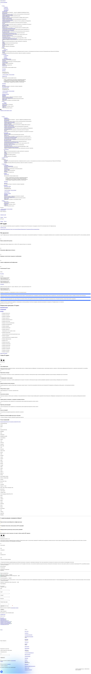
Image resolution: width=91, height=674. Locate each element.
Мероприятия (4, 105)
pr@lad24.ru (4, 95)
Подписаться (3, 657)
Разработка (6, 7)
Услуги (3, 116)
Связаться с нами (3, 214)
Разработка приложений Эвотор (9, 127)
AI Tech (19, 421)
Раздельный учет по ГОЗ (8, 145)
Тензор (3, 42)
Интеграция (6, 8)
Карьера (5, 56)
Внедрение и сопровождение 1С (7, 35)
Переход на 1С (4, 26)
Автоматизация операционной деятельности (9, 38)
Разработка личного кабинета (7, 18)
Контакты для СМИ (5, 94)
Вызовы (19, 229)
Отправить (2, 609)
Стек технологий (15, 229)
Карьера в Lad (4, 65)
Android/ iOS (16, 421)
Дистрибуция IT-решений (29, 636)
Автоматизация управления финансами (8, 28)
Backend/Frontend (4, 307)
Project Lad (4, 50)
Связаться (3, 110)
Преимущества (23, 229)
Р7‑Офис (3, 43)
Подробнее (4, 83)
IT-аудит (3, 23)
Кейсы (4, 229)
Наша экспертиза (27, 654)
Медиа (5, 102)
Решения (1, 229)
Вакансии (4, 85)
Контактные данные (7, 186)
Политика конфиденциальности (7, 97)
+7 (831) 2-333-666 (5, 74)
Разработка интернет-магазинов (9, 122)
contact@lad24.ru (5, 92)
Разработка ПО (4, 11)
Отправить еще (2, 614)
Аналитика (12, 421)
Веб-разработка (4, 13)
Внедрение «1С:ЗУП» (7, 140)
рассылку (9, 664)
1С (2, 40)
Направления (8, 229)
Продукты (6, 49)
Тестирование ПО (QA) (6, 21)
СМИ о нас (26, 650)
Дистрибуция (6, 9)
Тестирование (3, 309)
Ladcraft (3, 52)
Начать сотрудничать (3, 353)
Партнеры (4, 64)
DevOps (1, 311)
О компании (6, 55)
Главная (1, 221)
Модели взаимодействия (35, 229)
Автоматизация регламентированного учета (9, 33)
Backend (1, 421)
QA (9, 421)
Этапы (11, 229)
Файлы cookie (4, 99)
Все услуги (6, 10)
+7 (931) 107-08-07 (11, 74)
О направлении (28, 229)
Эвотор (3, 45)
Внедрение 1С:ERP (5, 25)
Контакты (6, 58)
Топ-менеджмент (5, 62)
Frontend (4, 421)
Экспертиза (4, 60)
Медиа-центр (4, 103)
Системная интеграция (28, 634)
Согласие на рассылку (28, 669)
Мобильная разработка (6, 16)
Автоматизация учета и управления (8, 30)
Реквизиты (6, 195)
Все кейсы (26, 639)
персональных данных (14, 607)
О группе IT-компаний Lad (8, 166)
